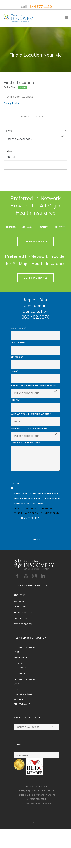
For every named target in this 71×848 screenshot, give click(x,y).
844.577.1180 (41, 7)
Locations (20, 673)
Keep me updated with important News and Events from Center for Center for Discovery (37, 505)
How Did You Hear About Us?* (30, 428)
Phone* (15, 400)
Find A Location (32, 116)
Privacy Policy (23, 612)
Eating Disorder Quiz (24, 681)
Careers (19, 601)
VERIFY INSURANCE (36, 241)
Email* (14, 371)
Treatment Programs (20, 665)
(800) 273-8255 (38, 799)
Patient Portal (23, 624)
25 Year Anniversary (22, 701)
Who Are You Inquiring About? (31, 414)
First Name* (18, 328)
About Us (20, 595)
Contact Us (21, 618)
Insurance (20, 657)
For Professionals (23, 691)
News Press (21, 606)
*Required (17, 483)
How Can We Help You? (25, 442)
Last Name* (18, 342)
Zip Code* (17, 357)
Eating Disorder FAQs (24, 649)
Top (35, 822)
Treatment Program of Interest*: (33, 385)
